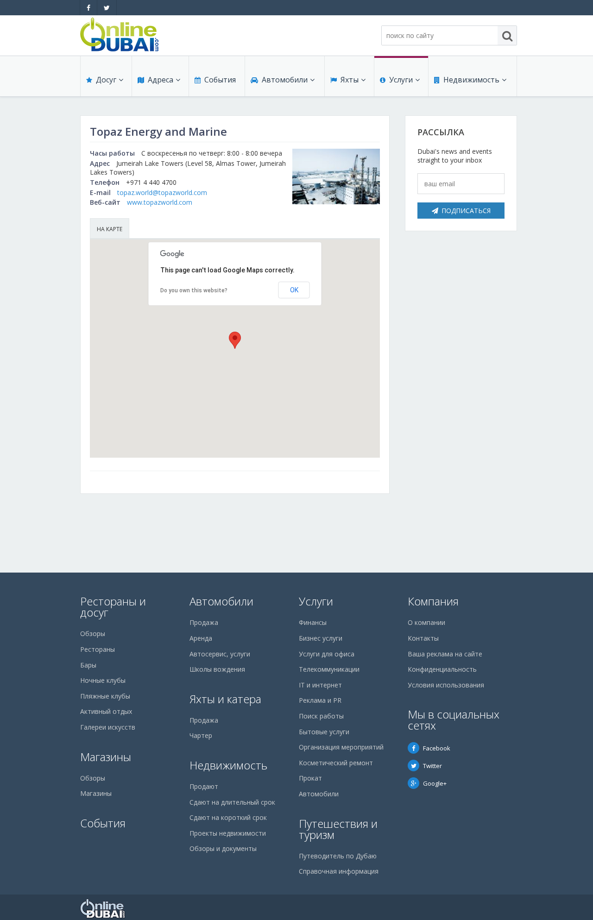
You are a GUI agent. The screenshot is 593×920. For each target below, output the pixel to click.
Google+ (435, 783)
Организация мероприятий (341, 747)
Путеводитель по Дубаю (338, 855)
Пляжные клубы (105, 696)
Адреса (160, 80)
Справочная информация (339, 871)
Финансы (313, 622)
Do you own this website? (193, 290)
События (220, 80)
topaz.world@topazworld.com (162, 192)
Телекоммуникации (329, 669)
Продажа (203, 622)
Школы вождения (217, 669)
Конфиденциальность (442, 669)
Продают (203, 786)
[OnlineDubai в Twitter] (106, 7)
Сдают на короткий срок (228, 817)
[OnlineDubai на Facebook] (88, 7)
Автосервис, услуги (219, 653)
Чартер (200, 735)
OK (294, 290)
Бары (88, 665)
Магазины (105, 756)
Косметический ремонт (336, 762)
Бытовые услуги (324, 731)
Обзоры (92, 633)
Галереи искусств (107, 727)
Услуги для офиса (326, 653)
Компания (433, 601)
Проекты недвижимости (227, 833)
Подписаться (466, 210)
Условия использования (446, 685)
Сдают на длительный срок (232, 802)
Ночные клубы (103, 680)
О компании (426, 622)
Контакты (423, 638)
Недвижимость (471, 80)
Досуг (106, 80)
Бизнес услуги (320, 638)
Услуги (401, 80)
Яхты (350, 80)
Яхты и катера (225, 698)
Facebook (436, 748)
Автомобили (285, 80)
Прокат (310, 778)
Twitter (432, 766)
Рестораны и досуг (113, 606)
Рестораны (97, 649)
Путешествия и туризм (338, 829)
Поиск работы (321, 716)
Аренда (200, 638)
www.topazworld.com (159, 202)
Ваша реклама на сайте (445, 653)
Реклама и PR (320, 700)
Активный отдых (106, 711)
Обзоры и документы (223, 848)
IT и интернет (320, 685)
